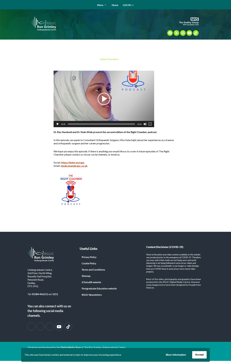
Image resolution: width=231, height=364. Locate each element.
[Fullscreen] (150, 124)
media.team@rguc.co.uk (74, 165)
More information (176, 354)
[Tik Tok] (68, 326)
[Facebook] (170, 33)
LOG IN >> (128, 5)
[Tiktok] (196, 33)
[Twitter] (40, 326)
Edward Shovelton (109, 59)
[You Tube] (59, 326)
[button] (104, 99)
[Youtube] (189, 33)
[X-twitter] (176, 33)
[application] (104, 99)
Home (115, 5)
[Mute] (145, 124)
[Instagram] (183, 33)
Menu (100, 5)
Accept (199, 354)
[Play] (57, 124)
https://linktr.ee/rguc (73, 162)
